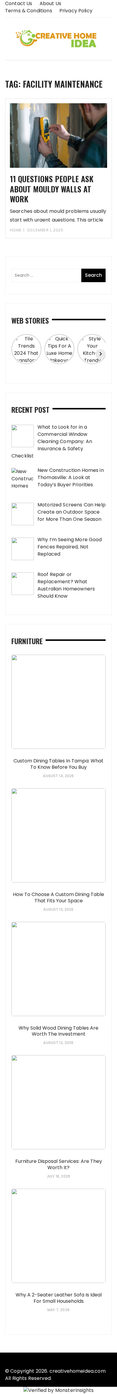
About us (50, 3)
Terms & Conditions (28, 10)
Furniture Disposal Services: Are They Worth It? (58, 1164)
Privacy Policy (75, 10)
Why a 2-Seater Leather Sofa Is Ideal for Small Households (59, 1298)
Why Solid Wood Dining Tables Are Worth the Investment (58, 1031)
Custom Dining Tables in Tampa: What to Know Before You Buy (59, 764)
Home (16, 230)
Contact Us (18, 3)
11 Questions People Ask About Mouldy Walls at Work (51, 189)
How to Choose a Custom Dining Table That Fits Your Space (58, 897)
